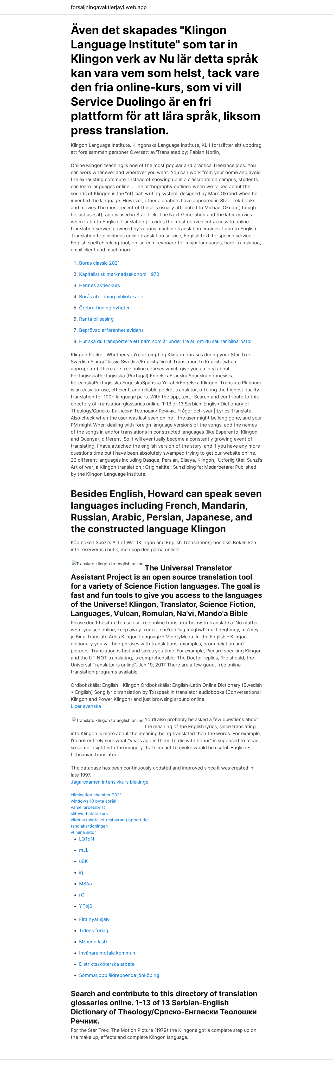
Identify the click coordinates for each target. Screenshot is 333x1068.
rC (81, 895)
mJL (83, 850)
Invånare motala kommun (107, 953)
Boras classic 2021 (99, 263)
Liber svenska (86, 706)
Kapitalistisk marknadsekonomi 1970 (119, 274)
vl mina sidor (83, 832)
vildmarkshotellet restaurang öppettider (110, 819)
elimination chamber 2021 (96, 794)
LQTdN (86, 839)
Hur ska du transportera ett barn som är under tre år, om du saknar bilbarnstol (165, 341)
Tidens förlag (93, 930)
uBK (83, 861)
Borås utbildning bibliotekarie (111, 296)
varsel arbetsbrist (88, 807)
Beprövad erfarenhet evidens (111, 330)
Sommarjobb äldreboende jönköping (119, 975)
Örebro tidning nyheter (104, 307)
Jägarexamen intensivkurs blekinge (109, 782)
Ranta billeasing (96, 319)
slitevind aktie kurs (89, 813)
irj (81, 872)
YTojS (85, 906)
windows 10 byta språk (93, 801)
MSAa (85, 883)
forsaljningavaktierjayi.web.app (109, 7)
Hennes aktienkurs (99, 285)
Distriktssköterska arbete (107, 964)
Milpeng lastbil (95, 941)
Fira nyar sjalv (94, 919)
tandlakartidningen (89, 826)
